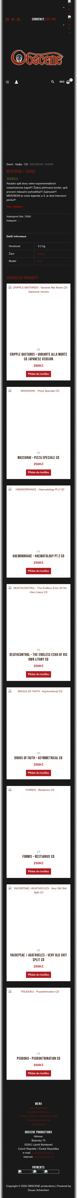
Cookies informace (38, 1112)
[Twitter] (13, 19)
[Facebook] (7, 19)
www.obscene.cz (44, 1156)
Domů (10, 164)
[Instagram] (18, 19)
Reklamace (38, 1124)
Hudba (18, 164)
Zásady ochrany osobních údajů (39, 1116)
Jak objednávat (38, 1108)
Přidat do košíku (38, 374)
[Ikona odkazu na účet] (16, 82)
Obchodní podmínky (38, 1120)
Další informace (16, 236)
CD (26, 164)
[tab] (39, 236)
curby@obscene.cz (43, 1152)
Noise (41, 253)
